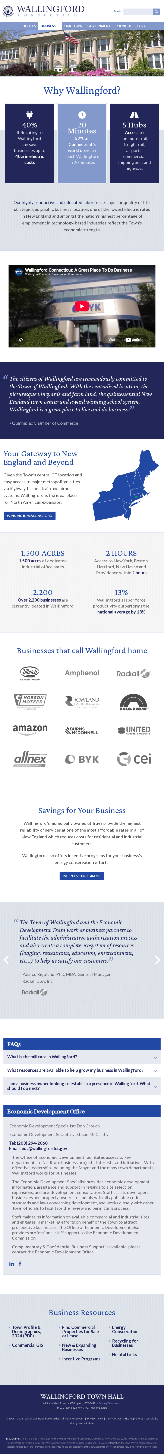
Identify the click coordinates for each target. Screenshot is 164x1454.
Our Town (73, 26)
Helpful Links (124, 1354)
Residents (27, 26)
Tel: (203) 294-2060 (28, 1143)
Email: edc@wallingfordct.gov (38, 1148)
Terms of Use (114, 1418)
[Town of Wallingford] (43, 11)
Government (99, 26)
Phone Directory (130, 26)
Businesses (50, 26)
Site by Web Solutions (82, 1423)
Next (155, 960)
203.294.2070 (74, 1408)
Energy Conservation (125, 1329)
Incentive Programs (82, 876)
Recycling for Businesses (125, 1343)
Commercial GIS (27, 1345)
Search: (117, 11)
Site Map (130, 1418)
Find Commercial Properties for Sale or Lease (80, 1331)
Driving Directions (109, 1403)
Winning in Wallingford (29, 516)
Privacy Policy (95, 1418)
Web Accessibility (148, 1418)
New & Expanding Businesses (79, 1347)
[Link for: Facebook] (20, 1263)
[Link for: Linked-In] (11, 1263)
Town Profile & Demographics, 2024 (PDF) (26, 1331)
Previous (8, 960)
